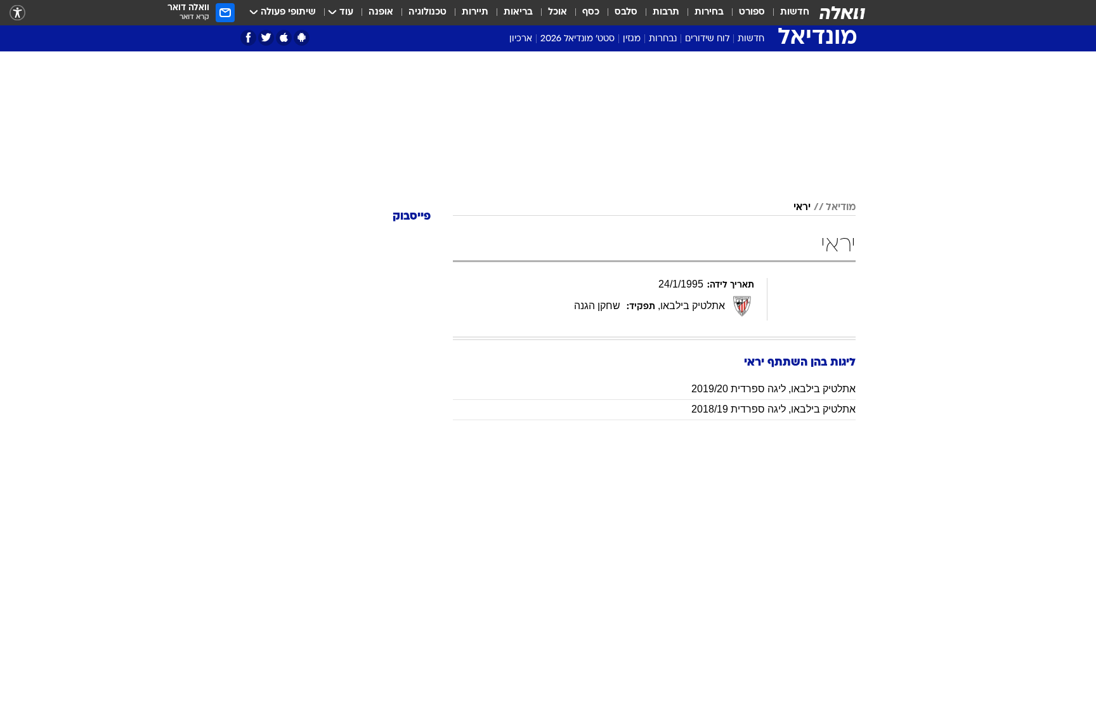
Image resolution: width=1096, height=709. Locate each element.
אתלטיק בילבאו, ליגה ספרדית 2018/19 (773, 409)
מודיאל (841, 207)
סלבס (626, 12)
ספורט (752, 12)
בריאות (518, 12)
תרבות (666, 12)
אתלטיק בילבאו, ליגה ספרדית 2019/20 (773, 388)
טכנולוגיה (427, 12)
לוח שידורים (707, 39)
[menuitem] (787, 13)
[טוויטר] (266, 38)
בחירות (709, 12)
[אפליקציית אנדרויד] (302, 38)
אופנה (381, 12)
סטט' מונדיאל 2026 (577, 39)
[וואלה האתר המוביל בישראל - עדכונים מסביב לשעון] (842, 12)
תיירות (475, 12)
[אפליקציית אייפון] (284, 38)
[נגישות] (17, 13)
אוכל (557, 12)
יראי (802, 207)
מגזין (632, 39)
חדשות (794, 12)
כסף (590, 12)
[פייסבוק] (248, 38)
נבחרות (663, 39)
